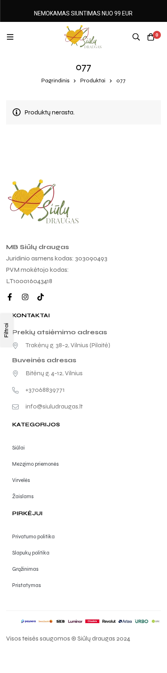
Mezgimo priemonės (35, 464)
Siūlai (18, 448)
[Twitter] (40, 297)
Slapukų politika (30, 553)
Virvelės (21, 480)
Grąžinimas (25, 569)
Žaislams (23, 496)
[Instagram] (25, 297)
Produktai (92, 80)
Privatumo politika (33, 536)
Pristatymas (26, 585)
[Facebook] (9, 297)
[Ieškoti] (136, 37)
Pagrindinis (55, 80)
